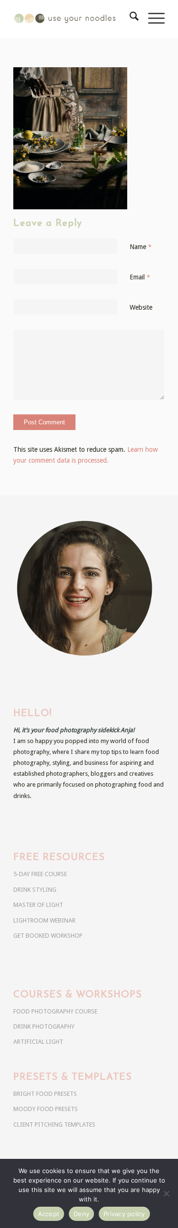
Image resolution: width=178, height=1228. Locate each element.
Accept (49, 1214)
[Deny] (166, 1193)
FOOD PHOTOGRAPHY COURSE (55, 1011)
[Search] (129, 19)
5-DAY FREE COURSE (40, 874)
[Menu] (152, 19)
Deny (81, 1214)
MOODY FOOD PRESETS (45, 1108)
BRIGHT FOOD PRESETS (45, 1093)
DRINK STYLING (34, 889)
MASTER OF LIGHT (38, 904)
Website (141, 307)
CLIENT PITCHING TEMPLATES (54, 1124)
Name (140, 247)
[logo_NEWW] (73, 19)
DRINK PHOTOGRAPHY (44, 1026)
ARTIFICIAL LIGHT (38, 1041)
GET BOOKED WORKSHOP (48, 935)
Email (140, 277)
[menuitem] (129, 19)
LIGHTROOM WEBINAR (44, 920)
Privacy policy (124, 1214)
